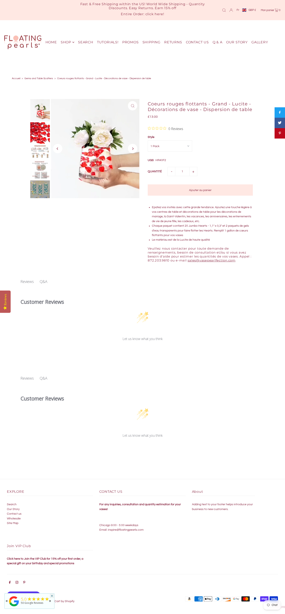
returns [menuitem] (173, 42)
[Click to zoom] (132, 105)
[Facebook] (10, 583)
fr (238, 10)
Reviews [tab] (27, 281)
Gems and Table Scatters (38, 78)
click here (154, 14)
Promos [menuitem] (130, 42)
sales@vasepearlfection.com (212, 260)
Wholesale (14, 518)
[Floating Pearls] (14, 606)
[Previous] (57, 148)
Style (151, 137)
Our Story (13, 509)
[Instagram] (16, 583)
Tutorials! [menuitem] (108, 42)
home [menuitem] (51, 42)
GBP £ (252, 10)
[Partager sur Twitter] (280, 123)
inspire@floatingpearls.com (126, 529)
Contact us (14, 513)
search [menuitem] (85, 42)
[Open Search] (224, 10)
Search (11, 504)
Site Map (12, 523)
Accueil (16, 78)
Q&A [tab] (43, 281)
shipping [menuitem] (151, 42)
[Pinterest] (24, 583)
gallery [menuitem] (259, 42)
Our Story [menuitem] (237, 42)
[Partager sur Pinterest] (280, 133)
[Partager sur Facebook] (280, 112)
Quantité (155, 171)
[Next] (132, 148)
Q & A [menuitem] (217, 42)
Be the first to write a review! (142, 350)
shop (66, 42)
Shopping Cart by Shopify (57, 601)
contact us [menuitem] (197, 42)
